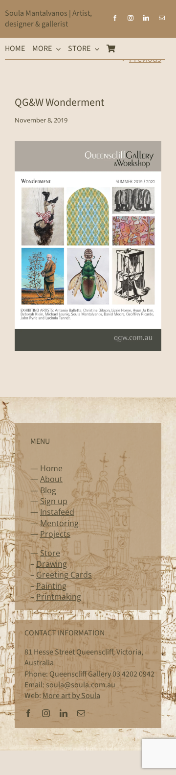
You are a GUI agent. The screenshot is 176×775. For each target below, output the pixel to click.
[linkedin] (146, 18)
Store (50, 553)
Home (51, 468)
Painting (51, 586)
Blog (48, 490)
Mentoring (59, 523)
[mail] (162, 18)
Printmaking (58, 596)
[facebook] (115, 18)
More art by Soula (71, 695)
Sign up (53, 501)
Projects (55, 534)
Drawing (51, 563)
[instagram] (130, 18)
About (51, 479)
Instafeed (57, 512)
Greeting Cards (64, 574)
